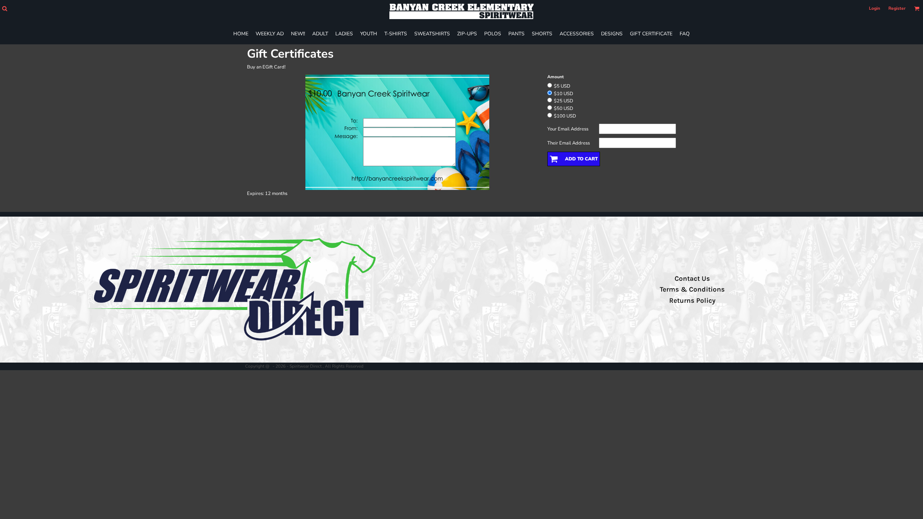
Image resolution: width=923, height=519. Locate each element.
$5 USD (562, 86)
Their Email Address (568, 143)
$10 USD (563, 93)
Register (897, 8)
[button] (4, 8)
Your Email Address (567, 129)
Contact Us (692, 279)
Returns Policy (692, 301)
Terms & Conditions (692, 289)
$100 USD (565, 116)
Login (874, 8)
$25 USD (563, 101)
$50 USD (563, 108)
